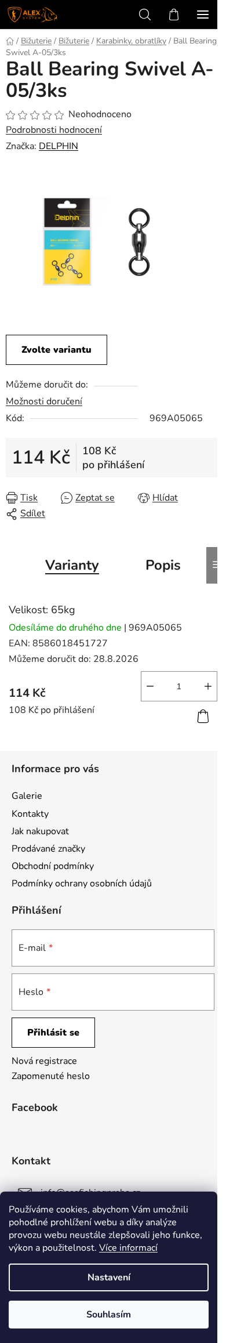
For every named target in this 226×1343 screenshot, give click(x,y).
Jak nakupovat (40, 831)
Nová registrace (44, 1061)
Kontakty (30, 814)
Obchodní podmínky (53, 866)
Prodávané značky (48, 848)
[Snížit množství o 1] (150, 686)
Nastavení (109, 1277)
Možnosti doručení (44, 401)
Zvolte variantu (56, 349)
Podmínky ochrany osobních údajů (82, 883)
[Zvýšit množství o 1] (208, 686)
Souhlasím (108, 1314)
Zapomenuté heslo (51, 1076)
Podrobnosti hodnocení (54, 130)
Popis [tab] (163, 565)
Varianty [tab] (72, 565)
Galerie (27, 796)
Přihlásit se (53, 1032)
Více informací (128, 1247)
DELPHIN (58, 146)
